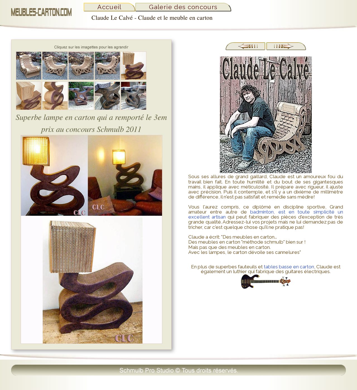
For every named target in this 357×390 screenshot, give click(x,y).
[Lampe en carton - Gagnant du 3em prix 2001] (133, 78)
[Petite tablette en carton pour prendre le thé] (133, 108)
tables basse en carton (289, 266)
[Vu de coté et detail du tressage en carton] (107, 78)
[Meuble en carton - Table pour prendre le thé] (81, 108)
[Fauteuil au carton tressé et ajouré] (81, 78)
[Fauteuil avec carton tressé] (55, 78)
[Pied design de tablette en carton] (107, 108)
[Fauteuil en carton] (29, 78)
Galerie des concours (183, 7)
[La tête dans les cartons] (286, 48)
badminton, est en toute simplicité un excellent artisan (265, 214)
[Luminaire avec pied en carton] (55, 108)
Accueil (109, 7)
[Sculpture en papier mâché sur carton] (245, 48)
